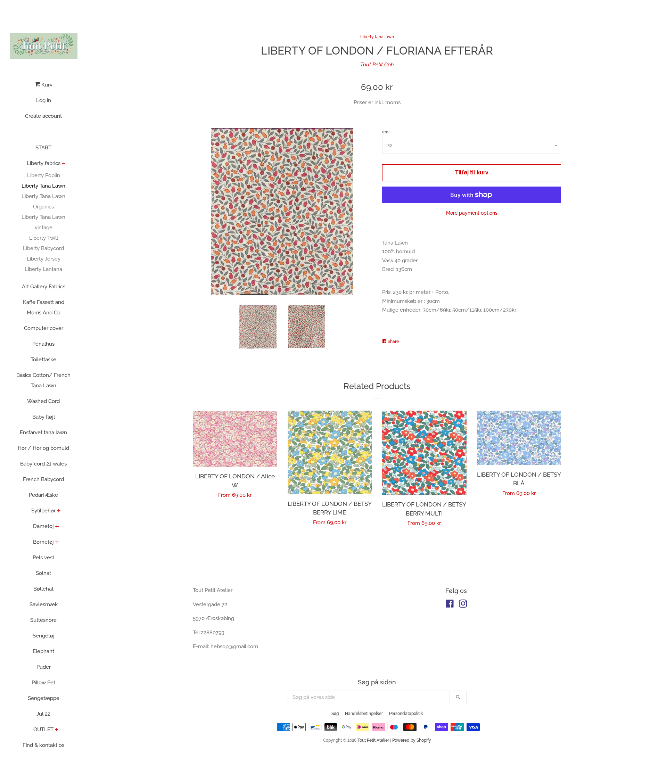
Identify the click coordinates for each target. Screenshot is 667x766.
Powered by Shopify (411, 740)
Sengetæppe (43, 698)
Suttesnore (43, 620)
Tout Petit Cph (377, 64)
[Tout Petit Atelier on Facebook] (449, 605)
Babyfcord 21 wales (43, 464)
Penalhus (43, 344)
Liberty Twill (43, 238)
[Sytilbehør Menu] (59, 511)
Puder (43, 667)
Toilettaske (43, 359)
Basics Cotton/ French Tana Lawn (43, 380)
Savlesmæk (44, 604)
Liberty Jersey (43, 259)
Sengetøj (44, 636)
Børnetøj (43, 542)
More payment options (471, 213)
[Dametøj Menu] (57, 527)
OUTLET (43, 729)
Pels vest (43, 557)
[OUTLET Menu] (56, 730)
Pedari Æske (43, 495)
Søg (335, 713)
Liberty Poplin (43, 175)
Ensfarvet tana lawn (43, 432)
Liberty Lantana (43, 269)
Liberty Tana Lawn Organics (43, 201)
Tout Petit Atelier (373, 740)
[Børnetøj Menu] (57, 542)
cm (385, 132)
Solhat (43, 573)
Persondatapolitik (406, 713)
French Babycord (43, 479)
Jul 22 (43, 714)
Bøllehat (43, 589)
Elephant (43, 651)
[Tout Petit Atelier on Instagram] (463, 605)
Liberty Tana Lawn (43, 186)
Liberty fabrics (43, 163)
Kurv (46, 85)
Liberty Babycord (43, 248)
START (43, 148)
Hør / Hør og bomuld (43, 448)
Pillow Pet (43, 682)
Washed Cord (43, 401)
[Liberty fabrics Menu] (63, 163)
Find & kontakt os (43, 745)
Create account (43, 116)
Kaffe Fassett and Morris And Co (43, 307)
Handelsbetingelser (364, 713)
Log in (43, 100)
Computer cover (43, 328)
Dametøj (43, 526)
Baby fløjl (43, 417)
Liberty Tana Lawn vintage (43, 222)
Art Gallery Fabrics (43, 286)
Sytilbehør (43, 511)
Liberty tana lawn (377, 36)
